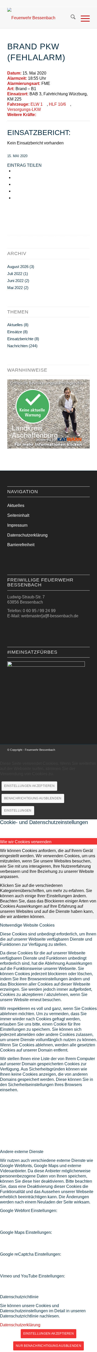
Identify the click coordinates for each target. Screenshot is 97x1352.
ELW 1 (37, 104)
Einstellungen (18, 810)
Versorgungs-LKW (24, 109)
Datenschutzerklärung (27, 535)
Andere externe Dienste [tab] (21, 1151)
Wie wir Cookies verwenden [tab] (25, 842)
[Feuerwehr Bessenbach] (40, 18)
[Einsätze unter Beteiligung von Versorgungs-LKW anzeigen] (43, 110)
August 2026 (17, 266)
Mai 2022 (15, 287)
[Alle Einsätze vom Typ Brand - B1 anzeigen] (38, 89)
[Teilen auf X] (14, 177)
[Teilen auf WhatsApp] (14, 184)
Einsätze (14, 332)
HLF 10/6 (57, 104)
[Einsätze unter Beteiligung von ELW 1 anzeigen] (45, 104)
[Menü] (83, 18)
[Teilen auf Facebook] (14, 171)
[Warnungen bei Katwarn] (48, 447)
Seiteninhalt (18, 515)
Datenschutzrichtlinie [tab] (19, 1297)
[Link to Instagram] (14, 198)
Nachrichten (17, 346)
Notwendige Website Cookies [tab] (27, 925)
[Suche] (70, 18)
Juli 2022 (14, 273)
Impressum (17, 525)
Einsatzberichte (20, 339)
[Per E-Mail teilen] (14, 191)
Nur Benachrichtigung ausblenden (48, 1346)
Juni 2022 (15, 280)
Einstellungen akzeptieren (29, 786)
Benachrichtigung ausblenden (33, 798)
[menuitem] (70, 18)
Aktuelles (15, 325)
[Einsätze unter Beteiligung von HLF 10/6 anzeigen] (68, 104)
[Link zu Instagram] (78, 751)
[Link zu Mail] (86, 751)
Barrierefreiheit (20, 545)
